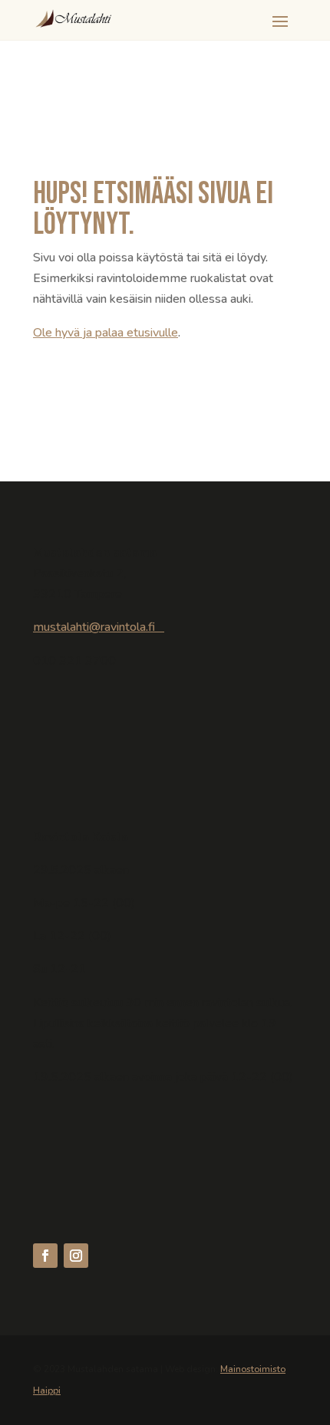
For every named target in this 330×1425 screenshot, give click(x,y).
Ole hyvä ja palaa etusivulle (105, 332)
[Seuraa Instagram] (76, 1255)
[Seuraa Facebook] (45, 1255)
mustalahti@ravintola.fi (98, 627)
